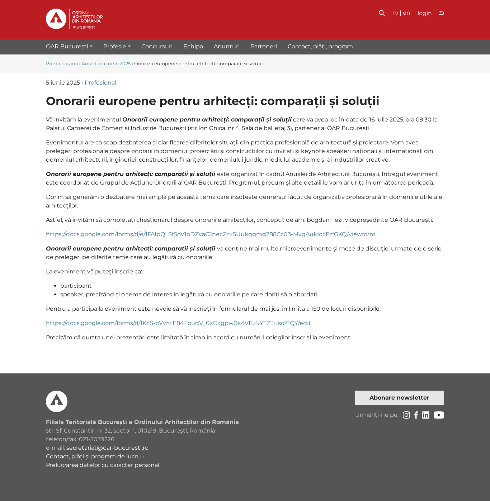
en (406, 12)
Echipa (193, 46)
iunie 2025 (119, 63)
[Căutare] (382, 12)
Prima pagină (62, 63)
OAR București (67, 46)
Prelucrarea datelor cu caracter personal (102, 465)
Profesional (100, 82)
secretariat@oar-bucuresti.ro (107, 447)
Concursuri (157, 46)
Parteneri (263, 46)
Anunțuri (227, 46)
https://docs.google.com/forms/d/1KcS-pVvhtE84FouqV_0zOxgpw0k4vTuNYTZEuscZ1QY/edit (178, 323)
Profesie (114, 46)
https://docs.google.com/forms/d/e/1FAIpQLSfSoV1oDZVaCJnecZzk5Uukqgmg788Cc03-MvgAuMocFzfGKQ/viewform (211, 234)
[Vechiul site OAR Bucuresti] (441, 13)
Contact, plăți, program (320, 46)
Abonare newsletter (399, 397)
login (425, 13)
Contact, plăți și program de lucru (93, 456)
